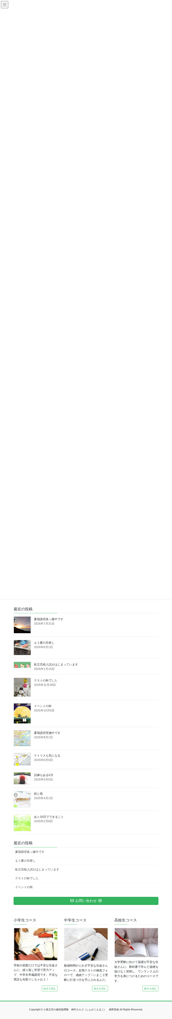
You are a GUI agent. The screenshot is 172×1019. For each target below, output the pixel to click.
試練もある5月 (43, 775)
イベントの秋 (43, 706)
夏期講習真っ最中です (48, 619)
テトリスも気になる (47, 755)
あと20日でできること (49, 816)
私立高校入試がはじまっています (56, 664)
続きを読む (49, 988)
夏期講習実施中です (47, 733)
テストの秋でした (45, 680)
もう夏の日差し (44, 642)
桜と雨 (38, 793)
